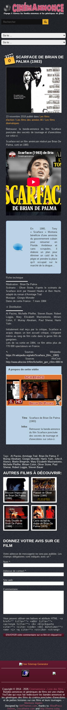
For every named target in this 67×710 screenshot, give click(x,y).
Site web (7, 580)
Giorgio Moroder (30, 458)
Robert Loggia (19, 467)
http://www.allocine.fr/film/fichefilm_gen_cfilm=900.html (35, 362)
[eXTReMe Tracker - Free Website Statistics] (25, 676)
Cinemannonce (37, 689)
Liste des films (55, 689)
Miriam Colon (29, 464)
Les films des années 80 (29, 119)
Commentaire (10, 589)
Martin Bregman (20, 461)
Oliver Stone (44, 464)
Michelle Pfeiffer (11, 464)
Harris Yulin (47, 458)
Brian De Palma (47, 456)
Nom (6, 561)
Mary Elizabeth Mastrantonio (46, 461)
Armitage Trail (29, 456)
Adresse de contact (14, 571)
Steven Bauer (35, 467)
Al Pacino (16, 456)
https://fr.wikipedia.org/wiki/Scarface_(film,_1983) (32, 355)
